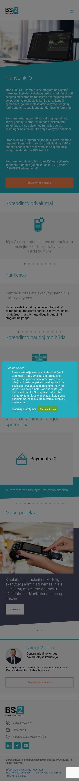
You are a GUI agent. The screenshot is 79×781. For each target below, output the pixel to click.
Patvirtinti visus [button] (48, 409)
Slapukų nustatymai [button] (24, 409)
